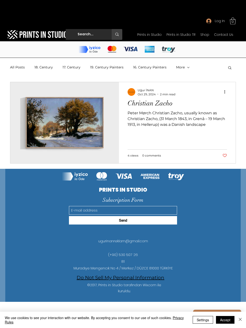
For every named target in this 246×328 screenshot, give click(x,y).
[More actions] (226, 92)
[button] (233, 21)
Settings (203, 319)
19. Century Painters (106, 67)
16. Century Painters (149, 67)
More (180, 67)
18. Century (43, 67)
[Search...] (117, 34)
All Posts (17, 67)
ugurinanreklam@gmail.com (123, 240)
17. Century (71, 67)
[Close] (240, 320)
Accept (225, 319)
